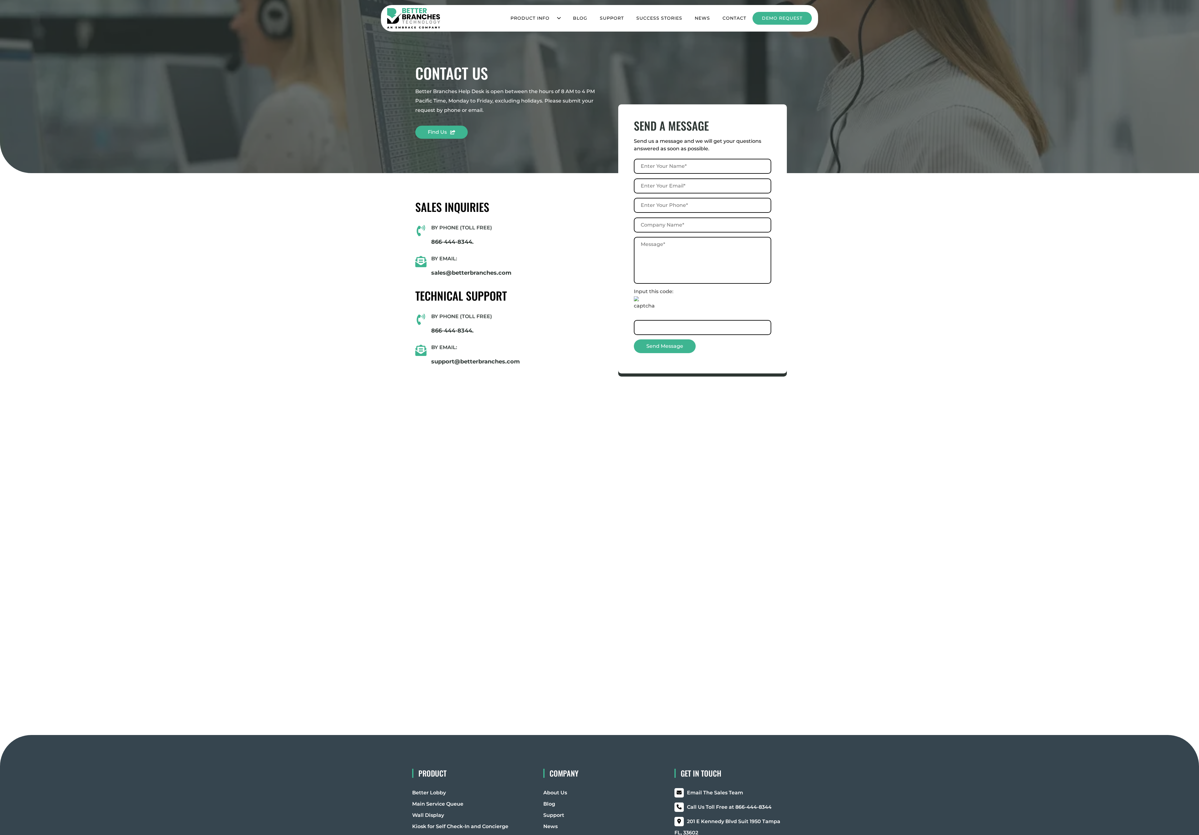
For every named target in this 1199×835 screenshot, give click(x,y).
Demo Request (782, 18)
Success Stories (659, 18)
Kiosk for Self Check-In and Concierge (460, 826)
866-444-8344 (729, 807)
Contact (734, 18)
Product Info (530, 18)
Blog (580, 18)
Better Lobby (429, 793)
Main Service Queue (437, 804)
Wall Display (428, 815)
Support (612, 18)
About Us (555, 793)
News (702, 18)
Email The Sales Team (715, 793)
